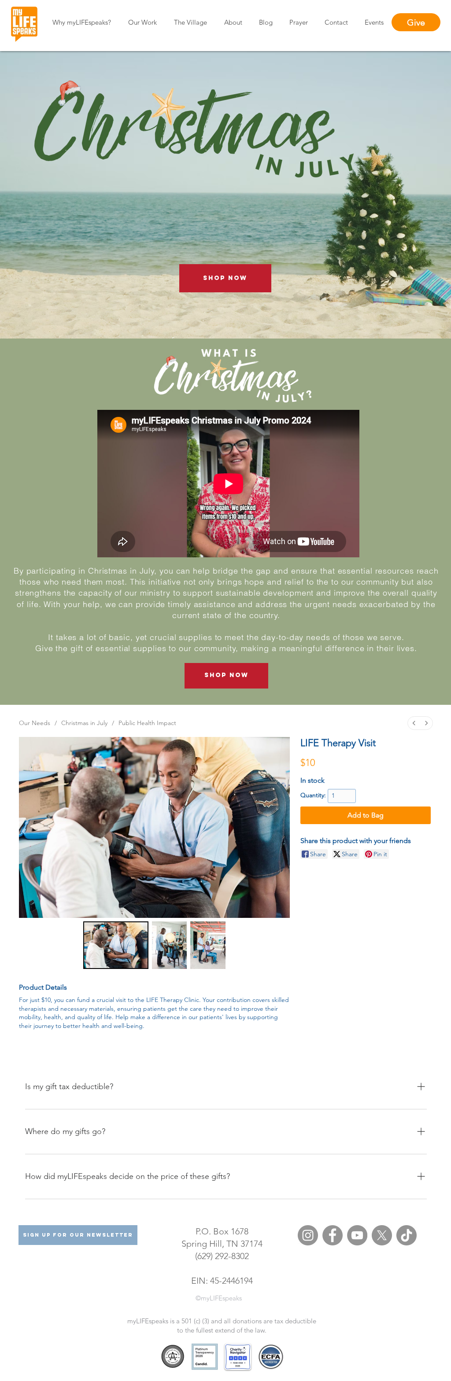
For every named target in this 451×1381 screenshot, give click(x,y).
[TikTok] (406, 1235)
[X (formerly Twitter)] (382, 1235)
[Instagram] (308, 1235)
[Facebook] (332, 1235)
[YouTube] (357, 1235)
